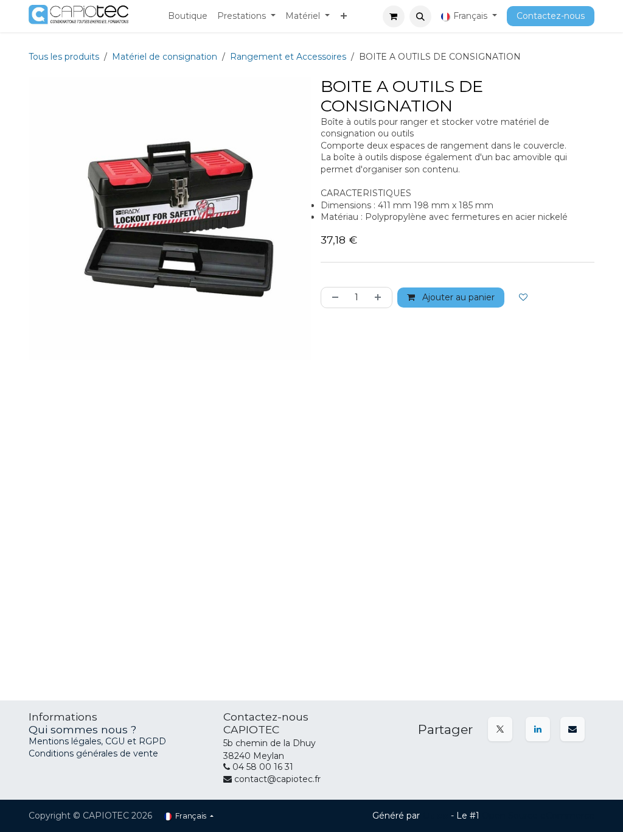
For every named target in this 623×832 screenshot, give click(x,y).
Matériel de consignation (164, 56)
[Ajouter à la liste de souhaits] (523, 297)
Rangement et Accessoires (288, 56)
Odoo (436, 815)
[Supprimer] (332, 297)
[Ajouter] (380, 297)
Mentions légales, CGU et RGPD (99, 741)
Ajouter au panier (457, 297)
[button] (420, 16)
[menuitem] (187, 16)
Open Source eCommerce (538, 815)
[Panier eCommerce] (394, 16)
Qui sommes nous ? (82, 729)
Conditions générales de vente (93, 753)
